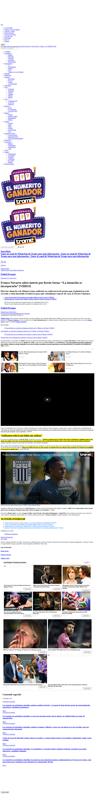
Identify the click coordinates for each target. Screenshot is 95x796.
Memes (10, 97)
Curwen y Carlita (9, 31)
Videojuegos (11, 145)
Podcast (6, 41)
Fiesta (10, 108)
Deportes (7, 73)
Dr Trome (11, 160)
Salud (10, 125)
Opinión (6, 77)
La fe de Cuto (8, 36)
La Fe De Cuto (12, 111)
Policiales (11, 57)
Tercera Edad (12, 130)
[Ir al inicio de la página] (5, 792)
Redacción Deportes (24, 313)
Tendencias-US (12, 101)
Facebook (11, 89)
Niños (10, 126)
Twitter (10, 92)
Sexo (9, 131)
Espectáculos (8, 63)
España (10, 115)
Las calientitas (12, 109)
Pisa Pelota (7, 38)
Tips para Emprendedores (15, 138)
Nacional (10, 58)
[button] (21, 247)
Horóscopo (7, 75)
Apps (9, 149)
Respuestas (7, 85)
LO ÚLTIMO (8, 28)
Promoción (7, 140)
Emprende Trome (9, 133)
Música (10, 68)
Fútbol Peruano (8, 274)
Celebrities (11, 159)
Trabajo (10, 128)
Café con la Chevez (10, 34)
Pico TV (6, 39)
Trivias (6, 150)
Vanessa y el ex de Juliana (12, 29)
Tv (9, 65)
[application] (47, 478)
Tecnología (7, 142)
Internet (10, 143)
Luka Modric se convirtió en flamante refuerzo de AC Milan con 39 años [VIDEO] (25, 331)
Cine (9, 70)
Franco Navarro (6, 555)
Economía (11, 60)
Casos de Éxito (12, 135)
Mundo (6, 113)
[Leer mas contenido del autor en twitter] (4, 539)
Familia (6, 121)
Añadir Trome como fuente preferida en (12, 270)
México (10, 120)
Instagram (11, 91)
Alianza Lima (5, 558)
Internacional (12, 62)
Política (10, 55)
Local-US (11, 102)
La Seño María (12, 84)
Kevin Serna (5, 551)
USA (6, 99)
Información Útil (13, 137)
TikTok (10, 96)
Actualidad (7, 53)
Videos (6, 152)
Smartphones (12, 147)
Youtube (10, 94)
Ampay (10, 82)
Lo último (7, 51)
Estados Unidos (12, 116)
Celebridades (12, 67)
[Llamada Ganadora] (23, 205)
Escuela (10, 123)
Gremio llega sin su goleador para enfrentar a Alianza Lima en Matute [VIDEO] (24, 337)
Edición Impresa (9, 164)
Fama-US (11, 104)
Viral (5, 87)
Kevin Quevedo (9, 33)
